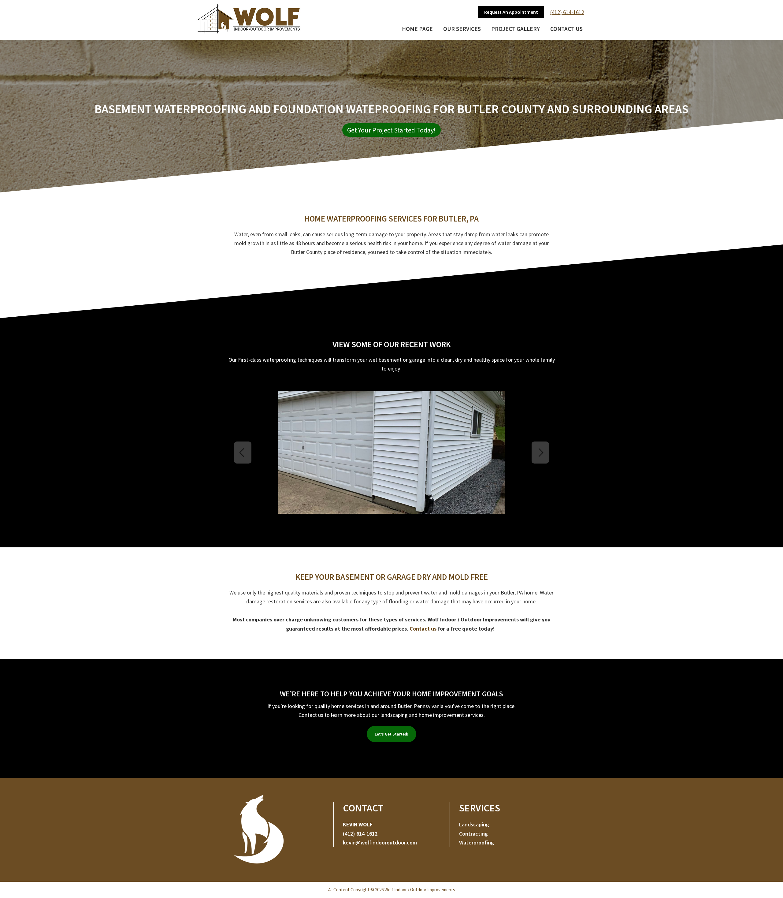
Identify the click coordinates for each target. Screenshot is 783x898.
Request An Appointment (511, 12)
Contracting (473, 833)
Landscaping (474, 824)
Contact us (423, 628)
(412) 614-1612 (567, 12)
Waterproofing (476, 842)
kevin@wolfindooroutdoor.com (380, 842)
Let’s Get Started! (391, 734)
